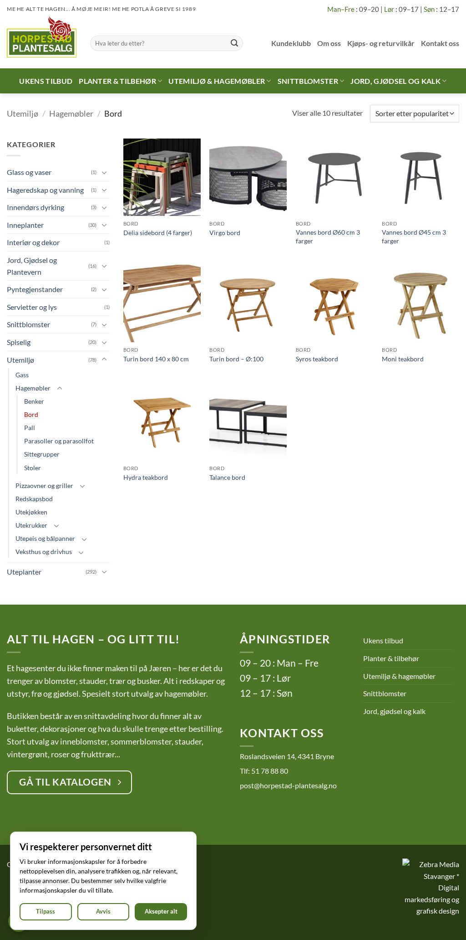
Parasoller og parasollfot (59, 441)
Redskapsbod (34, 499)
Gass (22, 375)
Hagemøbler (71, 113)
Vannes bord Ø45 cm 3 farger (414, 236)
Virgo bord (224, 232)
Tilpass (45, 911)
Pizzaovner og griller (44, 485)
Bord (31, 414)
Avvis (103, 911)
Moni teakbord (403, 359)
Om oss (329, 43)
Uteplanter (24, 571)
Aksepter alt (161, 911)
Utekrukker (31, 525)
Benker (34, 401)
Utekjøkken (31, 512)
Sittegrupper (42, 454)
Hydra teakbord (145, 477)
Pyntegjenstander (35, 289)
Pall (29, 427)
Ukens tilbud (45, 81)
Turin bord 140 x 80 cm (156, 359)
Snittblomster (308, 81)
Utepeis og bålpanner (45, 538)
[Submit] (234, 43)
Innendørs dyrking (35, 207)
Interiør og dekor (33, 242)
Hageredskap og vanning (45, 189)
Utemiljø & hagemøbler (216, 81)
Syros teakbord (317, 359)
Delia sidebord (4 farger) (157, 232)
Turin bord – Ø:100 (236, 359)
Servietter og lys (32, 307)
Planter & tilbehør (117, 81)
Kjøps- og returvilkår (381, 43)
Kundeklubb (291, 43)
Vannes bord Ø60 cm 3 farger (328, 236)
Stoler (32, 468)
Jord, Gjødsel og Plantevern (32, 266)
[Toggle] (104, 172)
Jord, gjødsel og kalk (395, 81)
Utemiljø (22, 113)
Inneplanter (25, 225)
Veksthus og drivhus (43, 551)
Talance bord (227, 477)
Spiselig (18, 342)
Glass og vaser (29, 172)
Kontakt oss (440, 43)
